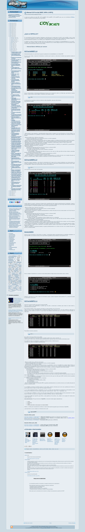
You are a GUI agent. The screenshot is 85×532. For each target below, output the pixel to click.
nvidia (16, 268)
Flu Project (11, 233)
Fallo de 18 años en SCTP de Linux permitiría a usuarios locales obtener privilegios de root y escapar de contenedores (18, 300)
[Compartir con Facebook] (29, 446)
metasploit (15, 287)
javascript (10, 279)
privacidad (15, 263)
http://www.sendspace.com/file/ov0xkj (31, 417)
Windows (20, 264)
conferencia (14, 283)
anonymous (17, 282)
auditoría (17, 285)
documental (10, 285)
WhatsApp (16, 270)
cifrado (13, 272)
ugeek (10, 246)
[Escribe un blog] (26, 446)
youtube (10, 275)
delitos (20, 288)
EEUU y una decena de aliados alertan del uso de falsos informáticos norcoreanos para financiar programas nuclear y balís (15, 218)
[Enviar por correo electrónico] (25, 446)
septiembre (13, 41)
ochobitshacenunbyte (13, 247)
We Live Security (12, 235)
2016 (11, 35)
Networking (10, 277)
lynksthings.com (12, 249)
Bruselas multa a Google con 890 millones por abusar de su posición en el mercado (15, 226)
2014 (11, 190)
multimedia (20, 280)
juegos (20, 279)
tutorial (10, 268)
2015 (11, 36)
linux (12, 267)
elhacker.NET (43, 526)
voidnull (10, 248)
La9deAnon (11, 241)
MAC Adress (20, 290)
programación (15, 274)
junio (12, 44)
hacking (17, 269)
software (11, 259)
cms (11, 281)
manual (10, 269)
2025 (11, 24)
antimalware (14, 290)
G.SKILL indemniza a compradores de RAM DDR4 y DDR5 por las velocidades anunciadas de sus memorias (15, 311)
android (13, 266)
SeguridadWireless (15, 284)
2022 (11, 28)
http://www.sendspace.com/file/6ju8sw (31, 419)
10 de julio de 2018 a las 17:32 (32, 471)
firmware (17, 276)
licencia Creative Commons (45, 527)
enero (12, 50)
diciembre (12, 37)
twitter (20, 272)
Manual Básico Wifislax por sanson (37, 46)
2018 (11, 32)
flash (15, 281)
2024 (11, 25)
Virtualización (15, 288)
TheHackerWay (12, 239)
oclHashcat (11, 291)
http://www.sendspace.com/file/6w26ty (31, 424)
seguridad (11, 257)
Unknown (26, 459)
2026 (11, 23)
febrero (12, 49)
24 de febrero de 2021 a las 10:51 (33, 475)
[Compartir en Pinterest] (30, 446)
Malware (19, 262)
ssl (9, 283)
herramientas (16, 275)
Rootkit (16, 286)
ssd (9, 270)
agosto (12, 42)
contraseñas (13, 280)
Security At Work (12, 234)
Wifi (15, 271)
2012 (11, 193)
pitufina (26, 455)
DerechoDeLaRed (12, 242)
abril (11, 47)
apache (15, 279)
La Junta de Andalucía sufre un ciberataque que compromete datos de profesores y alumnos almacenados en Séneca (14, 223)
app (21, 271)
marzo (12, 48)
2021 (11, 29)
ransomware (11, 264)
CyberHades (11, 240)
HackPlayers (11, 238)
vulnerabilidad (12, 256)
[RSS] (12, 527)
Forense (20, 283)
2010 (11, 195)
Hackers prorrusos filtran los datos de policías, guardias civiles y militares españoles (15, 209)
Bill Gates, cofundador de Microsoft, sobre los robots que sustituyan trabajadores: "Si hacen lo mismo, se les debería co (15, 213)
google (10, 262)
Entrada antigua (71, 523)
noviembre (13, 38)
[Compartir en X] (28, 446)
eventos (20, 281)
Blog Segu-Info (12, 236)
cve (18, 267)
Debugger (10, 286)
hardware (11, 260)
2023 (11, 26)
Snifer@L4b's (11, 243)
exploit (20, 266)
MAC (12, 282)
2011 (11, 194)
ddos (9, 271)
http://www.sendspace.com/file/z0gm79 (31, 416)
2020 (11, 30)
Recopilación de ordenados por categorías (14, 15)
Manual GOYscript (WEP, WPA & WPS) (40, 12)
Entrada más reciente (28, 523)
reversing (12, 289)
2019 (11, 31)
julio (11, 43)
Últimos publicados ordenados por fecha (14, 17)
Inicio (50, 523)
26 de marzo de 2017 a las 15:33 (33, 458)
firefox (9, 276)
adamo (17, 289)
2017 (11, 34)
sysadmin (17, 277)
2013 (11, 192)
